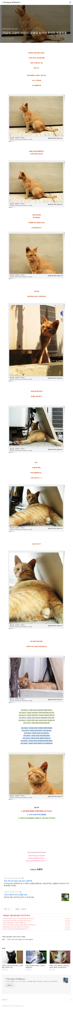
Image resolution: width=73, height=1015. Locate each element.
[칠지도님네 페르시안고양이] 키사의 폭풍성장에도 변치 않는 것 (18, 918)
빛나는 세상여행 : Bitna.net (9, 1006)
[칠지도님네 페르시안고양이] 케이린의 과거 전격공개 (15, 927)
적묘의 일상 (6, 915)
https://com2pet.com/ (11, 892)
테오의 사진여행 (6, 1009)
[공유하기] (8, 909)
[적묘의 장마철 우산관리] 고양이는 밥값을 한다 (14, 922)
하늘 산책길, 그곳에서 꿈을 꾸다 (10, 1003)
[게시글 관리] (11, 909)
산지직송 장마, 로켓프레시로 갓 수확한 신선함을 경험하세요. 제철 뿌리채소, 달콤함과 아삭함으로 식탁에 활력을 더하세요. (36, 884)
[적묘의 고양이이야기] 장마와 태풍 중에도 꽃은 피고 (15, 929)
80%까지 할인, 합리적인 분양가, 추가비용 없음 (19, 897)
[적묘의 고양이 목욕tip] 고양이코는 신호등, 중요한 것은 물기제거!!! (19, 925)
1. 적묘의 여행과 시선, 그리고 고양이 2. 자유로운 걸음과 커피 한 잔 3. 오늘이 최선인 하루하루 (31, 981)
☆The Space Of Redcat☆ (11, 2)
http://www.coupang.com (12, 878)
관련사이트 (5, 1000)
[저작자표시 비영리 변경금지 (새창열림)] (23, 909)
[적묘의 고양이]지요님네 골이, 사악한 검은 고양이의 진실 (16, 920)
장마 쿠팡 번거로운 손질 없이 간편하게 (18, 881)
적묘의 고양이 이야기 (15, 915)
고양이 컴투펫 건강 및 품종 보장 (15, 894)
